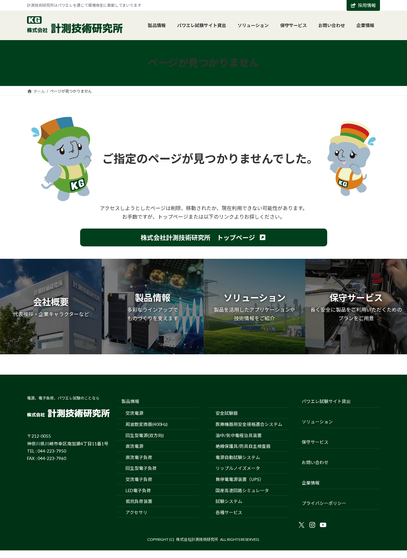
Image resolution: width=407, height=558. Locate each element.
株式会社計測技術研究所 (197, 539)
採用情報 (367, 5)
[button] (203, 237)
